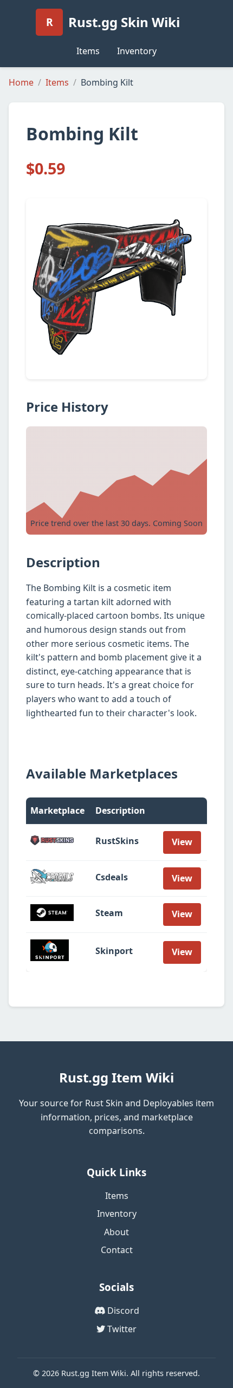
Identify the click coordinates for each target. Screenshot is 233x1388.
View (182, 842)
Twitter (121, 1329)
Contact (117, 1250)
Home (21, 82)
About (116, 1232)
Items (88, 51)
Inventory (137, 51)
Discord (122, 1310)
